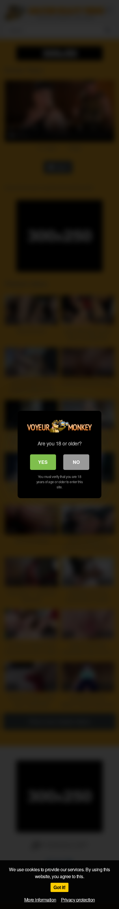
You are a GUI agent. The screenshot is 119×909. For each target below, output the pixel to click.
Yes (43, 462)
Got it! (59, 887)
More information (40, 899)
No (76, 462)
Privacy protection (78, 899)
